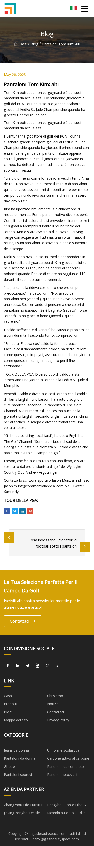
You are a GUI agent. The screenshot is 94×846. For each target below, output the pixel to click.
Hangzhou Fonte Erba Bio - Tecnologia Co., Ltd (68, 805)
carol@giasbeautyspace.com (56, 839)
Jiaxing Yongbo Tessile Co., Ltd (22, 813)
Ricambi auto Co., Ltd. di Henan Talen (66, 813)
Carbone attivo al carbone (68, 758)
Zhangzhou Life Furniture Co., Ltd (24, 805)
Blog (34, 44)
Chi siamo (55, 695)
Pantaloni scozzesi (62, 774)
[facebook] (7, 666)
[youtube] (37, 666)
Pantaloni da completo (65, 766)
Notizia (53, 703)
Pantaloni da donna (19, 758)
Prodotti (10, 703)
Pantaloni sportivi (18, 774)
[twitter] (27, 666)
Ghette (9, 766)
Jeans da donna (16, 750)
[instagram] (47, 666)
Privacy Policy (58, 720)
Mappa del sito (16, 720)
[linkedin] (17, 666)
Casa (23, 44)
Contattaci (19, 621)
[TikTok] (57, 666)
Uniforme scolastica (63, 750)
